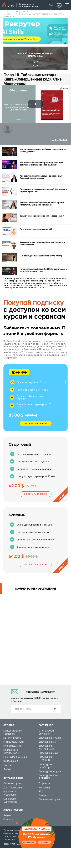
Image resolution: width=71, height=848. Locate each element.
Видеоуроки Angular (50, 771)
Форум (7, 769)
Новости (8, 819)
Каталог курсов (12, 737)
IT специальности (13, 741)
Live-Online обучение (15, 757)
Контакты (44, 787)
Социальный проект (50, 799)
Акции (7, 815)
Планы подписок (12, 745)
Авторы (43, 795)
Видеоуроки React (49, 775)
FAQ (41, 791)
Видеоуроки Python (50, 737)
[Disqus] (35, 637)
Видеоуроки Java (48, 753)
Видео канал (10, 761)
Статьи (7, 765)
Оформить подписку (35, 494)
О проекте (44, 783)
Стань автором (12, 783)
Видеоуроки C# (47, 741)
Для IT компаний (13, 787)
